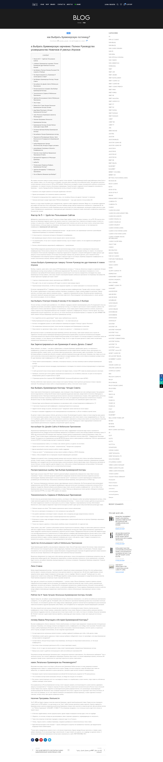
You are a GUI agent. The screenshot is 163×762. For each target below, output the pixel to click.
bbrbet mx (112, 175)
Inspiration (112, 273)
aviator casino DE (115, 142)
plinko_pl (112, 406)
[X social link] (37, 740)
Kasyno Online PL (115, 279)
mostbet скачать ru (115, 350)
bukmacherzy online (116, 198)
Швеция (111, 497)
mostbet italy (113, 332)
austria (111, 133)
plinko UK (112, 403)
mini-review (112, 294)
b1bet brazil (113, 163)
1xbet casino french (116, 86)
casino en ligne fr (115, 216)
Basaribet (112, 169)
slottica (112, 444)
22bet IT (111, 125)
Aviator (111, 136)
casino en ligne (114, 210)
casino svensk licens (116, 228)
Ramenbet (112, 415)
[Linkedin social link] (45, 740)
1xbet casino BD (114, 83)
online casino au (115, 365)
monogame (113, 317)
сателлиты (112, 488)
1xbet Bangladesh (115, 78)
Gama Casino (113, 265)
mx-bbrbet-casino (115, 359)
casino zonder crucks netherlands (116, 237)
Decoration (113, 250)
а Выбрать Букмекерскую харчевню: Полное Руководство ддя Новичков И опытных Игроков (46, 65)
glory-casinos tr (115, 270)
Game (110, 267)
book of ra (113, 189)
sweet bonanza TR (115, 456)
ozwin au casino (114, 370)
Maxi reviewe (113, 291)
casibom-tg (113, 204)
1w (109, 36)
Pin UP (111, 379)
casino (111, 207)
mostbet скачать (114, 347)
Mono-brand (113, 309)
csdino (111, 247)
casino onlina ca (115, 219)
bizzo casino (113, 183)
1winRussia (112, 66)
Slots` (111, 441)
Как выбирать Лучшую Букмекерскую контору (46, 134)
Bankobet (112, 166)
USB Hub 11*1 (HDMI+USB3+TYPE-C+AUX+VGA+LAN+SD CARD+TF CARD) (122, 567)
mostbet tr (113, 344)
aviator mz (112, 154)
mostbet (112, 323)
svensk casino (114, 450)
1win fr (111, 51)
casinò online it (114, 225)
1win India (112, 54)
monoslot (112, 320)
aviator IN (112, 148)
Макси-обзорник (113, 485)
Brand (111, 195)
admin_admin (64, 41)
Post (110, 409)
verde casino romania (116, 471)
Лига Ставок (37, 102)
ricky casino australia (117, 429)
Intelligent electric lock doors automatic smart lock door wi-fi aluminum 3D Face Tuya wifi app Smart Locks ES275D (124, 552)
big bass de (112, 180)
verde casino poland (116, 468)
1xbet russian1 (113, 116)
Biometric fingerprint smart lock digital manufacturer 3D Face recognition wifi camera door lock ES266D (123, 521)
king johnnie (113, 282)
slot (110, 435)
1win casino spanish (115, 48)
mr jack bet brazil (115, 356)
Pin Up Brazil (113, 382)
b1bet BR (111, 160)
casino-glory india (115, 241)
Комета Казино (113, 482)
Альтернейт (112, 479)
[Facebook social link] (32, 740)
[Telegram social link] (49, 740)
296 (110, 128)
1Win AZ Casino (114, 39)
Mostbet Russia (114, 341)
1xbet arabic (113, 75)
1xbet (110, 69)
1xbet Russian (113, 113)
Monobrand (113, 312)
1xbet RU (111, 107)
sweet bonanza (114, 453)
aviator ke (112, 151)
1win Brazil (112, 45)
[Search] (117, 4)
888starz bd (113, 130)
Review (111, 420)
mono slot (113, 306)
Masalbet (112, 288)
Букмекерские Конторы (40, 122)
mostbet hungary (115, 329)
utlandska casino (115, 462)
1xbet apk (112, 72)
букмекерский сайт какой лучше (48, 227)
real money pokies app (116, 418)
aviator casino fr (115, 145)
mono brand (113, 303)
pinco (111, 391)
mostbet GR (113, 326)
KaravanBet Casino (115, 276)
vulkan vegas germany (117, 476)
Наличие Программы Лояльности (43, 119)
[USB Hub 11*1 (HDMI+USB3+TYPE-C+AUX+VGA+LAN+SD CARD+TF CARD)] (111, 568)
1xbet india (112, 89)
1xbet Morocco (114, 101)
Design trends (114, 253)
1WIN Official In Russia (116, 57)
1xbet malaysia (114, 98)
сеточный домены (114, 494)
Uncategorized (114, 459)
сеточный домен (113, 491)
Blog (110, 186)
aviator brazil (114, 139)
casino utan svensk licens (118, 231)
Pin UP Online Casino (116, 385)
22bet (111, 119)
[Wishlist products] (121, 4)
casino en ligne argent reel (118, 213)
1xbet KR (111, 95)
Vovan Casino (113, 473)
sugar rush (113, 447)
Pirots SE (112, 394)
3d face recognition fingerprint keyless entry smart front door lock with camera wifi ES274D (124, 536)
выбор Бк (36, 162)
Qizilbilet (112, 412)
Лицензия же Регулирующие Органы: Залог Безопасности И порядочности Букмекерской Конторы (46, 139)
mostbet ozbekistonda (117, 338)
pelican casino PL (115, 376)
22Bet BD (112, 122)
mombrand (112, 300)
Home (79, 22)
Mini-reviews (113, 297)
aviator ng (112, 157)
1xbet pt (111, 104)
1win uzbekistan (114, 63)
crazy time (112, 244)
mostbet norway (114, 335)
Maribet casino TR (115, 285)
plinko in (112, 400)
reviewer (112, 426)
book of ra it (113, 192)
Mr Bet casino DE (114, 353)
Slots (111, 438)
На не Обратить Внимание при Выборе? (45, 174)
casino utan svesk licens (117, 233)
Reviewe (111, 423)
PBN (84, 22)
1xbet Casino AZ (114, 80)
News (110, 362)
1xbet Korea (113, 92)
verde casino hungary (116, 465)
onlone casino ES (115, 367)
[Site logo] (35, 4)
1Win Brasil (112, 42)
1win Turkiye (113, 60)
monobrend (113, 315)
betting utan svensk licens (118, 178)
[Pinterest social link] (41, 740)
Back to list (68, 750)
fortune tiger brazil (116, 259)
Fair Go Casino (114, 256)
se (109, 432)
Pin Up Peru (112, 388)
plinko (111, 397)
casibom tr (113, 201)
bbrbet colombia (114, 172)
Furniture (112, 262)
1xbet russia (113, 110)
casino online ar (115, 222)
